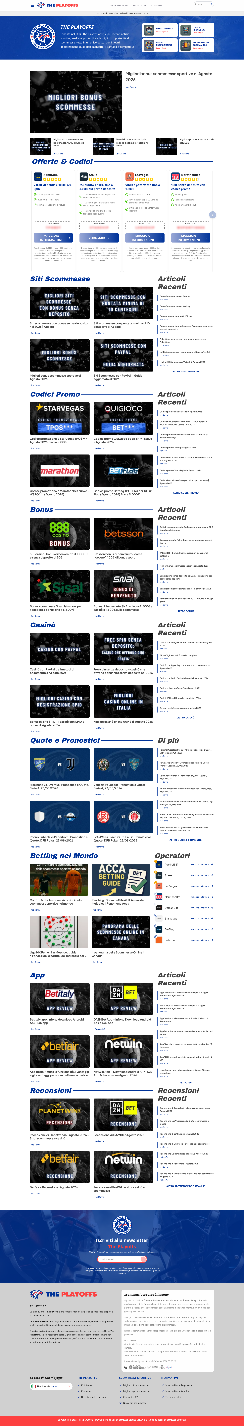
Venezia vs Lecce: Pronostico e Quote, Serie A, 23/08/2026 (120, 786)
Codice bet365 (130, 1397)
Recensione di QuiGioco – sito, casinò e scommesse (185, 1143)
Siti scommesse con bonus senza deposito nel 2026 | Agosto (59, 324)
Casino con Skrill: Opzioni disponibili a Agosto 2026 (184, 678)
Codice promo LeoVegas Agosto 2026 (178, 447)
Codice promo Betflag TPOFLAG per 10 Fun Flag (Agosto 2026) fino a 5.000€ (123, 492)
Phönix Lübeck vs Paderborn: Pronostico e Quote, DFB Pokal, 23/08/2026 (59, 838)
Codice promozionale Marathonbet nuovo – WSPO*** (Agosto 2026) (60, 492)
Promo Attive (139, 5)
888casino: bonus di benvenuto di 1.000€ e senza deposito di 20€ (58, 555)
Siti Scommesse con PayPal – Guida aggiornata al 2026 (118, 377)
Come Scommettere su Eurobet (175, 296)
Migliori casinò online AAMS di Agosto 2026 (123, 721)
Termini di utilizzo (174, 1397)
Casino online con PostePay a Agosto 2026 (180, 688)
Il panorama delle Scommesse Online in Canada (118, 953)
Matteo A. (164, 451)
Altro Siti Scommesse (185, 371)
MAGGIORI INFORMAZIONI (51, 238)
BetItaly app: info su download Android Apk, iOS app (57, 1021)
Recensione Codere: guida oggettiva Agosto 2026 (184, 1153)
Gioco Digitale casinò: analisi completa (178, 655)
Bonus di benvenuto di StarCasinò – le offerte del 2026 (185, 588)
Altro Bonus (186, 611)
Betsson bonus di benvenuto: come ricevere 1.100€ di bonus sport (118, 555)
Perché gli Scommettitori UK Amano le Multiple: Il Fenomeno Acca (118, 901)
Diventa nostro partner (93, 1397)
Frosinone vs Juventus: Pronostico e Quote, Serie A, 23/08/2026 (59, 786)
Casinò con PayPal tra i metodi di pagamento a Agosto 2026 (52, 670)
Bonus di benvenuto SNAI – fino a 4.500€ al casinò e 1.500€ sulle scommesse (123, 607)
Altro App (186, 1082)
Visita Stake (97, 238)
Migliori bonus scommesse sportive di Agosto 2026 (55, 377)
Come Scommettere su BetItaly (175, 306)
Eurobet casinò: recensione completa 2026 (180, 708)
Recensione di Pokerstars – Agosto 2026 (179, 1163)
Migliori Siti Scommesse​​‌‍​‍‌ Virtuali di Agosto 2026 (182, 362)
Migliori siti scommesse (136, 1385)
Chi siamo (86, 1385)
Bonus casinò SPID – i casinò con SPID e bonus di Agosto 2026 (57, 723)
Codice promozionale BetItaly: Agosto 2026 (181, 411)
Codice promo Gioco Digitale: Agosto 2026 (180, 470)
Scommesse (156, 5)
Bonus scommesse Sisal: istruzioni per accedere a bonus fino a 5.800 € (56, 607)
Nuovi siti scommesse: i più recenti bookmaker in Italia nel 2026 (132, 143)
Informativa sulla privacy (178, 1385)
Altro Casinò (185, 717)
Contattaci (86, 1391)
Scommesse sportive (135, 1378)
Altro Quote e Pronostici (186, 840)
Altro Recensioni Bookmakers (185, 1186)
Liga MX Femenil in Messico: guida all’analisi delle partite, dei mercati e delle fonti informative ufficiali (58, 955)
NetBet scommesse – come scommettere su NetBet (185, 352)
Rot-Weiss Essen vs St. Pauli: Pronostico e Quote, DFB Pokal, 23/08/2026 (122, 838)
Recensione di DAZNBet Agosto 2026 (119, 1135)
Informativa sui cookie (177, 1391)
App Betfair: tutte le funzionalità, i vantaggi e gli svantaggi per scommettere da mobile (59, 1073)
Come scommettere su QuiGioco (176, 316)
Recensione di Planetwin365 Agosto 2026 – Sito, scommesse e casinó (59, 1136)
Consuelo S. (165, 345)
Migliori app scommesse (136, 1391)
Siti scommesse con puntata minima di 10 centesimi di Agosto (122, 324)
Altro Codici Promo (186, 493)
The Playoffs (87, 1378)
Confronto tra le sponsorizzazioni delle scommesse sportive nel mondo (56, 901)
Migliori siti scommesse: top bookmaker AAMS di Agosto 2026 (68, 143)
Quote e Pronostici (119, 5)
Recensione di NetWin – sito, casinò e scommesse (119, 1188)
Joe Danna (130, 87)
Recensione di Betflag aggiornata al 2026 (179, 1133)
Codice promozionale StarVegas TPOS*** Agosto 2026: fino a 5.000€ (58, 440)
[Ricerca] (211, 4)
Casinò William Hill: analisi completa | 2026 (180, 698)
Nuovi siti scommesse (135, 1403)
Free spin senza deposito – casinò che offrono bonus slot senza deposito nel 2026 (123, 670)
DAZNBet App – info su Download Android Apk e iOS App (122, 1021)
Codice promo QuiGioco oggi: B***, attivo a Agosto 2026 (123, 440)
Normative (169, 1378)
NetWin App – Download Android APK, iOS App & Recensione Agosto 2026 (123, 1073)
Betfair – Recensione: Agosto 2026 (54, 1187)
